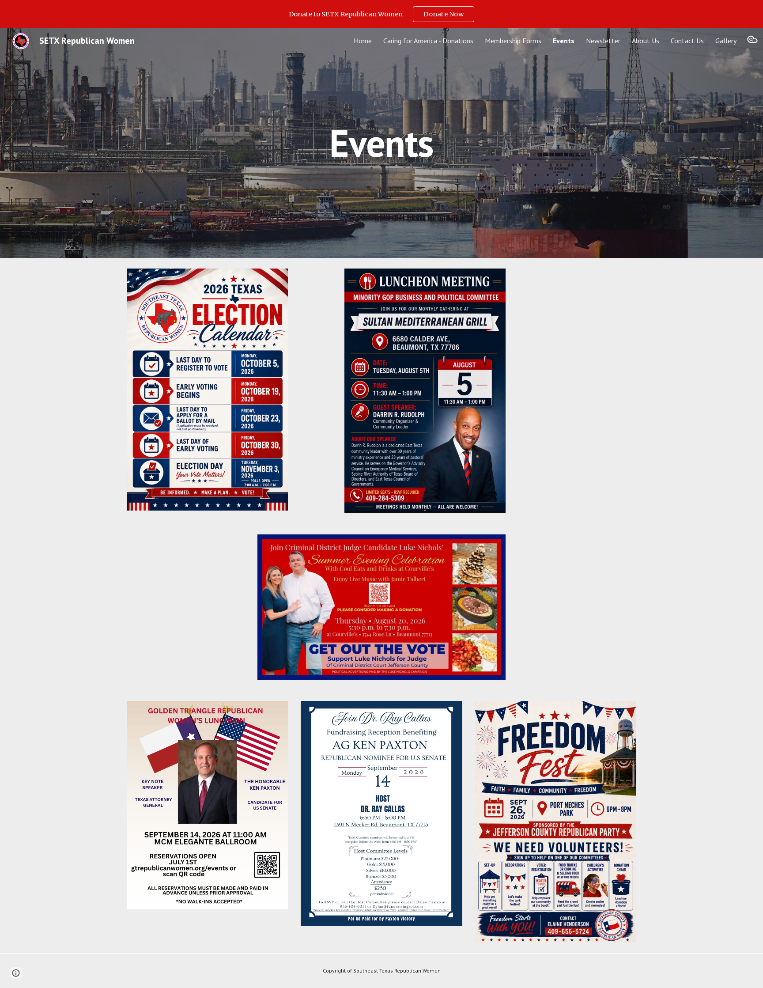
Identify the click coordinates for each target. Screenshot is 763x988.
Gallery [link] (726, 40)
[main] (381, 143)
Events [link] (563, 40)
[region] (381, 14)
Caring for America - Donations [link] (428, 40)
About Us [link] (645, 40)
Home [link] (363, 40)
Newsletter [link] (603, 40)
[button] (752, 40)
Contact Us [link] (687, 40)
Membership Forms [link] (513, 40)
